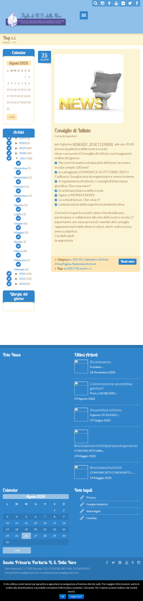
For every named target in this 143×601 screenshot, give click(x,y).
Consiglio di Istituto (73, 130)
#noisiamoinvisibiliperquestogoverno (106, 445)
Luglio (18, 214)
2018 (22, 153)
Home (6, 42)
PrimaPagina (63, 264)
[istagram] (102, 3)
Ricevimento (100, 362)
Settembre (21, 195)
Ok (62, 596)
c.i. (90, 268)
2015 (22, 278)
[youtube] (116, 3)
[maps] (109, 3)
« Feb (12, 116)
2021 (22, 137)
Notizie (103, 259)
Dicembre (20, 168)
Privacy (91, 497)
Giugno (18, 223)
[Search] (95, 3)
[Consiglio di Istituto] (89, 88)
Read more (127, 261)
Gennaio (19, 269)
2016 (22, 273)
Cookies (91, 518)
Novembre (21, 177)
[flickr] (123, 3)
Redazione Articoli (84, 264)
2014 (22, 283)
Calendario (90, 259)
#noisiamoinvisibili (106, 467)
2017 (23, 158)
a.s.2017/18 (71, 268)
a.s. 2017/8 (75, 259)
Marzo (18, 251)
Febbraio (20, 260)
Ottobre (19, 186)
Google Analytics (97, 504)
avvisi (83, 268)
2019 (22, 148)
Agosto (18, 205)
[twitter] (130, 3)
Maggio (19, 232)
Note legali (93, 511)
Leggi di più (76, 596)
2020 (22, 143)
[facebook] (137, 3)
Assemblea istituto (106, 410)
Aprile (18, 241)
